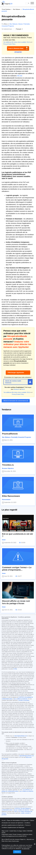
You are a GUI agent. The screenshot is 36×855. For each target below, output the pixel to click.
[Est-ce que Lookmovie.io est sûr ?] (18, 523)
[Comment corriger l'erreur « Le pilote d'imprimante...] (18, 556)
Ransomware (6, 499)
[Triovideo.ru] (18, 454)
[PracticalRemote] (18, 423)
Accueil (4, 820)
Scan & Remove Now (15, 48)
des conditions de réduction (20, 698)
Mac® (23, 389)
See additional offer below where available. (14, 42)
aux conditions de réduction (26, 791)
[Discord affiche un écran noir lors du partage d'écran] (18, 590)
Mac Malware (16, 9)
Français (29, 3)
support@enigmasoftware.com (26, 755)
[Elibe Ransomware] (18, 485)
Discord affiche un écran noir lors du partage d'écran (16, 602)
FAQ (16, 811)
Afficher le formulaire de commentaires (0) (15, 400)
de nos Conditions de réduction (21, 810)
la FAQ (15, 669)
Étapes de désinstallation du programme (18, 820)
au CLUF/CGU (26, 789)
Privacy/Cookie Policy (9, 44)
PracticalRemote (10, 434)
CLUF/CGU (21, 697)
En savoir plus (25, 848)
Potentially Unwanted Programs (21, 437)
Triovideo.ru (8, 465)
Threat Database (6, 9)
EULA (28, 42)
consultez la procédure (23, 700)
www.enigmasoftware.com (20, 735)
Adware (20, 24)
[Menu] (32, 3)
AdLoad (19, 76)
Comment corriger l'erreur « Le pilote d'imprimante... (16, 568)
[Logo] (7, 3)
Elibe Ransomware (11, 496)
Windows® (17, 389)
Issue (4, 539)
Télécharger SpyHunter (15, 372)
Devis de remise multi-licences (13, 382)
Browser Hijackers (8, 468)
